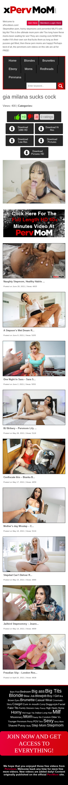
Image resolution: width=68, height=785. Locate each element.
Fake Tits (13, 708)
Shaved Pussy (17, 725)
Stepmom (55, 725)
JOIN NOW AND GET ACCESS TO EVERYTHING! (34, 743)
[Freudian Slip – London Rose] (34, 652)
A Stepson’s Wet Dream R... (18, 330)
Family (22, 708)
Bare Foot (15, 692)
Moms (28, 69)
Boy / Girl (53, 695)
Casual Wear (43, 700)
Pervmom (21, 721)
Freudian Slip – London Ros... (20, 672)
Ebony (13, 69)
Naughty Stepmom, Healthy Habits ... (24, 281)
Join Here (33, 23)
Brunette (27, 700)
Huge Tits (30, 713)
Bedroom (25, 691)
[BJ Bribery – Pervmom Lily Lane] (34, 407)
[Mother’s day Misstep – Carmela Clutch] (34, 505)
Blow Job (29, 696)
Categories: (25, 105)
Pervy (30, 721)
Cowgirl (17, 704)
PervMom (53, 774)
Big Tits (53, 691)
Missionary (16, 717)
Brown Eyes (14, 700)
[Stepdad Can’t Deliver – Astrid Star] (34, 554)
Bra (61, 696)
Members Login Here (50, 23)
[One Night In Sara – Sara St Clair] (34, 358)
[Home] (30, 8)
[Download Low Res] (19, 145)
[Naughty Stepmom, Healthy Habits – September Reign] (34, 260)
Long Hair (47, 713)
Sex (41, 721)
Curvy (42, 704)
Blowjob (41, 696)
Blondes (29, 60)
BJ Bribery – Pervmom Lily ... (20, 428)
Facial (61, 704)
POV (35, 721)
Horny (16, 712)
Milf (57, 712)
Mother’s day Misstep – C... (18, 526)
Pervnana (15, 77)
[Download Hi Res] (48, 133)
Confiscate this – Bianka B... (19, 477)
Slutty (28, 726)
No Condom (45, 717)
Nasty (35, 717)
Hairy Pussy (40, 708)
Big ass (38, 691)
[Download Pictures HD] (34, 157)
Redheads (46, 69)
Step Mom (39, 725)
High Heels (51, 708)
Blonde (16, 695)
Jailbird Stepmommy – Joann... (21, 623)
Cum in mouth (31, 704)
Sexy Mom (59, 721)
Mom (27, 716)
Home (13, 60)
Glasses (30, 708)
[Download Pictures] (48, 145)
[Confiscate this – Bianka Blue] (34, 456)
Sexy (48, 720)
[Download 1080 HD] (19, 133)
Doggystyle (52, 704)
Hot (24, 713)
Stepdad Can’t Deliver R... (17, 575)
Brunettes (48, 60)
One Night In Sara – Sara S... (19, 379)
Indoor (38, 712)
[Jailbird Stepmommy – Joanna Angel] (34, 603)
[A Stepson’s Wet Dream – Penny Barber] (34, 309)
